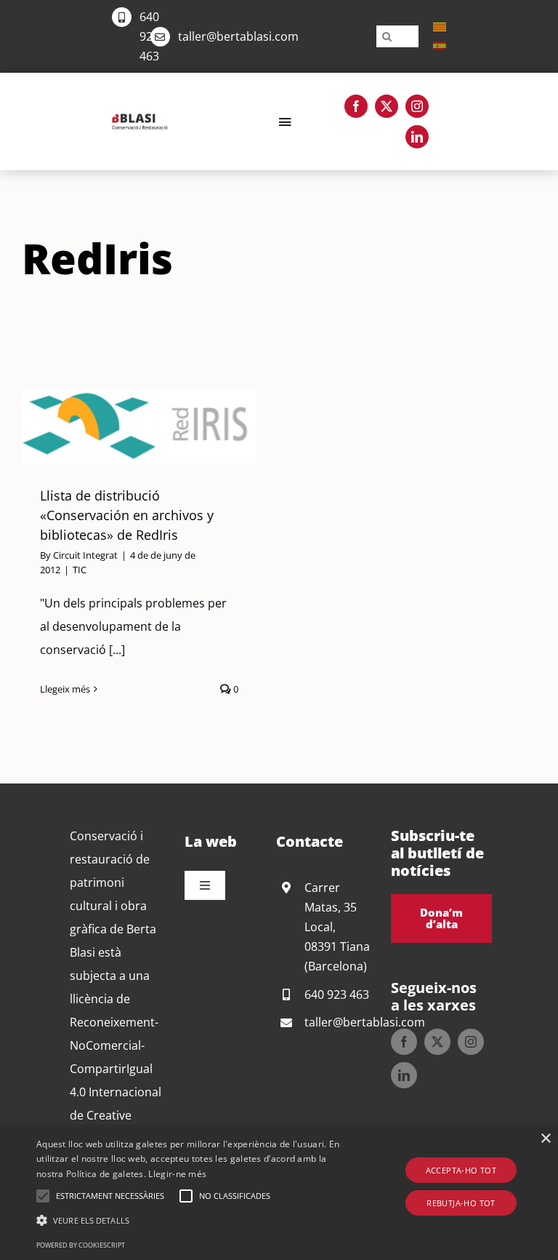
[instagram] (417, 106)
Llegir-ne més (177, 1174)
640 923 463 (149, 36)
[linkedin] (417, 136)
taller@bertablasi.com (238, 36)
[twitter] (386, 106)
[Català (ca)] (439, 26)
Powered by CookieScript (80, 1245)
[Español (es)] (439, 45)
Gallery (157, 426)
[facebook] (356, 106)
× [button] (545, 1138)
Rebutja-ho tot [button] (461, 1202)
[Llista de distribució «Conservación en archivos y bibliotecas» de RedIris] (140, 426)
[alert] (279, 1193)
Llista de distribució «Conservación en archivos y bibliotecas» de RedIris (121, 426)
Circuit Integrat (85, 555)
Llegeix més (65, 688)
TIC (79, 569)
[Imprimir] (140, 119)
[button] (42, 1196)
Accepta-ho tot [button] (461, 1170)
